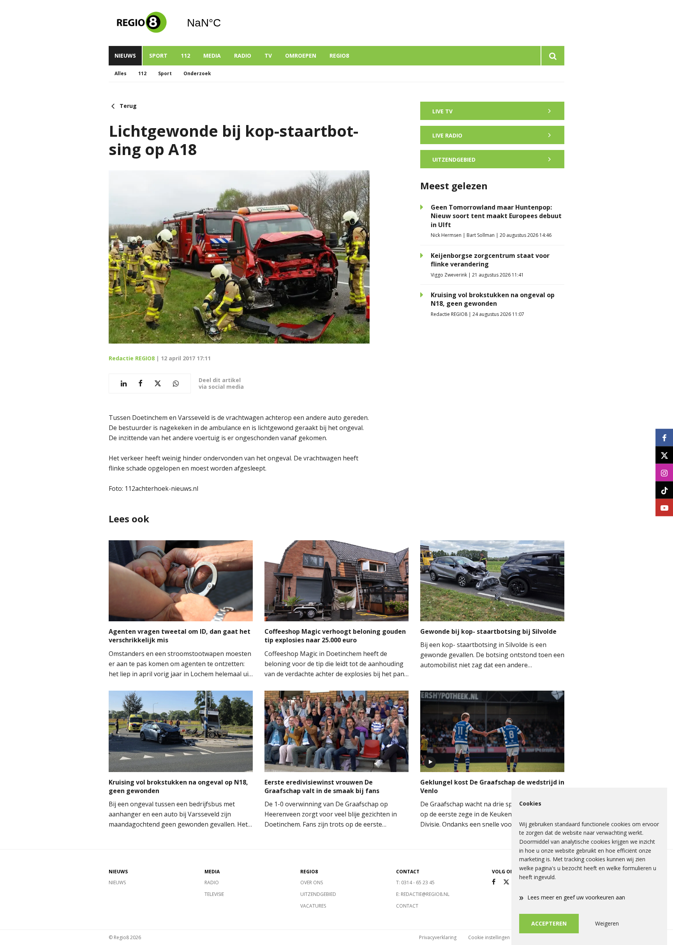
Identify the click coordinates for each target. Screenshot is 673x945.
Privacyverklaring (437, 937)
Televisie (214, 894)
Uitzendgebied (318, 894)
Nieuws (125, 55)
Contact (407, 906)
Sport (158, 55)
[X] (506, 882)
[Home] (142, 23)
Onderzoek (197, 73)
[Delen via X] (157, 383)
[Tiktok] (664, 490)
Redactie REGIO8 (132, 358)
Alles (121, 73)
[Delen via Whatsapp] (176, 383)
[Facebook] (493, 882)
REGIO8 (339, 55)
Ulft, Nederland (224, 23)
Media (212, 55)
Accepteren (549, 923)
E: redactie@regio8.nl (422, 894)
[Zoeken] (552, 55)
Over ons (311, 882)
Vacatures (313, 906)
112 (185, 55)
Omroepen (300, 55)
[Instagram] (664, 472)
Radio (242, 55)
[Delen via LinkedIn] (123, 383)
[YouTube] (664, 508)
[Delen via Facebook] (140, 383)
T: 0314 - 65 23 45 (415, 882)
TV (268, 55)
